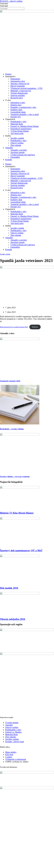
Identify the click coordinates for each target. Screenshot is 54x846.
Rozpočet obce (16, 98)
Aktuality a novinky (18, 150)
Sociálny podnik (17, 138)
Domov (8, 74)
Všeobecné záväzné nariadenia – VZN (26, 88)
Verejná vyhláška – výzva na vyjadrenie (15, 476)
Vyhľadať (4, 3)
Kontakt (8, 159)
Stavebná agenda (17, 152)
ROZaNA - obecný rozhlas (11, 1)
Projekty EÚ (15, 117)
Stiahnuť (35, 327)
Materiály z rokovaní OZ (20, 91)
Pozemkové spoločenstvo (20, 129)
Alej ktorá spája (16, 133)
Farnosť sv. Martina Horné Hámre (24, 126)
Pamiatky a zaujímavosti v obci (23, 107)
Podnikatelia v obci (18, 121)
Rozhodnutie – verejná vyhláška (12, 429)
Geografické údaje (18, 112)
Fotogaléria (15, 157)
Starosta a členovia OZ (19, 83)
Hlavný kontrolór (17, 86)
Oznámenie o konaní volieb (10, 381)
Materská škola (16, 124)
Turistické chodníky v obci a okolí (24, 114)
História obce (15, 105)
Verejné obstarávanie (19, 93)
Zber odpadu (15, 145)
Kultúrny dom (16, 110)
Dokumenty (15, 79)
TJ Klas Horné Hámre (19, 131)
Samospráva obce (17, 81)
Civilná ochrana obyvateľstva (22, 155)
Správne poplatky (17, 95)
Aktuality (9, 148)
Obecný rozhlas (16, 143)
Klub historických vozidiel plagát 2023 (14, 327)
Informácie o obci (17, 102)
